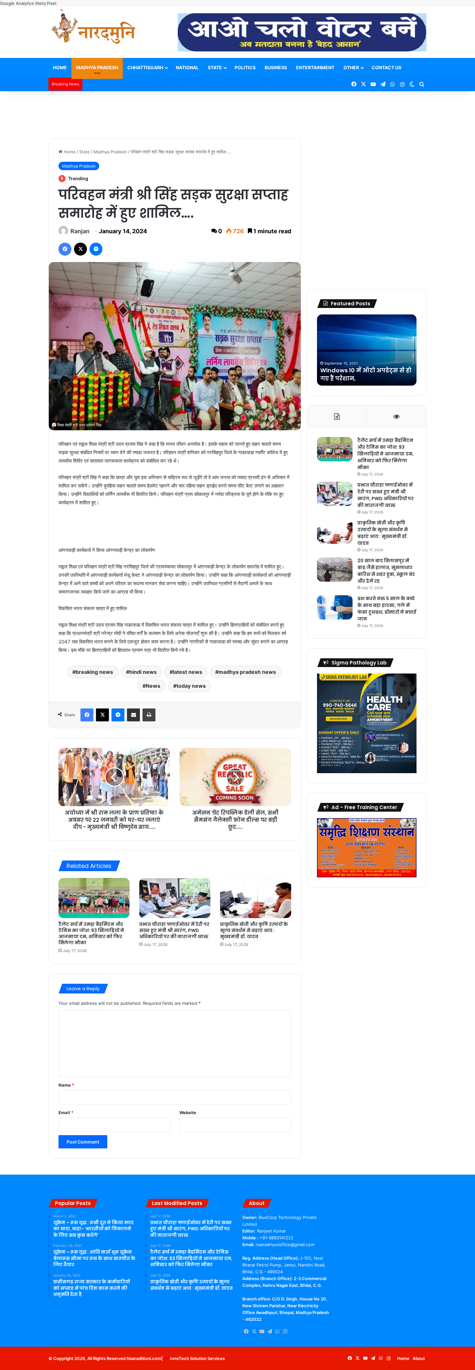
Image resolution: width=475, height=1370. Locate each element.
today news (191, 686)
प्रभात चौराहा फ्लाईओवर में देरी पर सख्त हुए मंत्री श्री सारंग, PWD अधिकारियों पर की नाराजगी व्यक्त (174, 930)
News (153, 686)
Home (60, 67)
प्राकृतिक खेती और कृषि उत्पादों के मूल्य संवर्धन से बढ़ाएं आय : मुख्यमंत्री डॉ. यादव (254, 930)
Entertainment (315, 67)
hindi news (143, 672)
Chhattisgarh (145, 67)
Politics (245, 67)
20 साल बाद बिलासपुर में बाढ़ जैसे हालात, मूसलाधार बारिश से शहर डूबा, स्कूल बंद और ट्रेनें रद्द (386, 570)
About (419, 1358)
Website (187, 1112)
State (215, 67)
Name (66, 1085)
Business (276, 67)
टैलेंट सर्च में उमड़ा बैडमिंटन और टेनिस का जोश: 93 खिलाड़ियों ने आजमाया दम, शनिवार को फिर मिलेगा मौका (91, 933)
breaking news (94, 672)
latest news (187, 672)
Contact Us (386, 67)
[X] (254, 1331)
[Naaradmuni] (93, 30)
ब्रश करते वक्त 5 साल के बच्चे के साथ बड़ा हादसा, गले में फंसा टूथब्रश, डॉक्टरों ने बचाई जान (386, 608)
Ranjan (80, 231)
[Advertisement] (237, 112)
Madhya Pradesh (97, 67)
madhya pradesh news (247, 672)
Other (351, 67)
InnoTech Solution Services (197, 1358)
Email (65, 1112)
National (187, 67)
